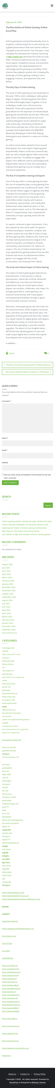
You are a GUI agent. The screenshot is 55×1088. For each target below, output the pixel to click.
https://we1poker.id (9, 982)
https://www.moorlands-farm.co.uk (15, 1048)
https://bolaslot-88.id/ (10, 985)
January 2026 (7, 584)
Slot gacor (6, 885)
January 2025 (7, 623)
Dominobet (7, 872)
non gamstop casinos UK (11, 740)
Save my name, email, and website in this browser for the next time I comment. (27, 476)
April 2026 (6, 574)
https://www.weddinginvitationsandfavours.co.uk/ (21, 899)
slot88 (4, 680)
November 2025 (9, 590)
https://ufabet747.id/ (10, 1033)
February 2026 (8, 580)
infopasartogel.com (10, 803)
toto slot (5, 771)
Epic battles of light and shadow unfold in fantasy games (26, 534)
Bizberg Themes (39, 1082)
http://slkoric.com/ (9, 936)
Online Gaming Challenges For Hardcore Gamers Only (25, 524)
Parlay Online (8, 664)
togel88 (5, 852)
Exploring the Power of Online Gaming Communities (24, 528)
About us (12, 1074)
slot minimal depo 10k (10, 757)
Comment (6, 401)
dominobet (6, 800)
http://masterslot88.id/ (10, 1011)
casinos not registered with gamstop (16, 719)
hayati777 (6, 839)
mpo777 (5, 807)
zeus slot (6, 813)
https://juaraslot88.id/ (10, 1008)
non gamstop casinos (10, 726)
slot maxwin (6, 716)
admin (12, 353)
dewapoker (7, 817)
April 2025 (6, 613)
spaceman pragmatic (10, 921)
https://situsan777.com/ (11, 654)
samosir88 (6, 882)
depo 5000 (6, 774)
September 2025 (9, 597)
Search (6, 497)
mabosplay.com (8, 670)
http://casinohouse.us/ (10, 1026)
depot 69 (6, 826)
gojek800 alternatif (9, 750)
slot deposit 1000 (8, 700)
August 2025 (7, 600)
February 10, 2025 (14, 22)
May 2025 (6, 610)
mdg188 (5, 651)
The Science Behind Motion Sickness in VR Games (27, 372)
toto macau (7, 794)
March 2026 (7, 577)
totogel (5, 846)
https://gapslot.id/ (9, 992)
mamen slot (7, 833)
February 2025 (8, 620)
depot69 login (7, 674)
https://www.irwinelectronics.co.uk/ (15, 896)
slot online (6, 849)
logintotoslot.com (9, 710)
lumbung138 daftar (9, 703)
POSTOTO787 (7, 943)
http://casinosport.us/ (10, 1041)
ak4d (4, 810)
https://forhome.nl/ (9, 633)
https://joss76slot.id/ (10, 965)
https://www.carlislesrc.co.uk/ (13, 892)
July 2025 (6, 603)
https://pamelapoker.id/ (11, 988)
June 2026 (6, 571)
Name (5, 438)
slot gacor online (9, 797)
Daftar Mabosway (8, 697)
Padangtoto (6, 1055)
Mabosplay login (8, 661)
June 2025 (6, 607)
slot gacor (5, 657)
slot (3, 667)
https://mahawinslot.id (10, 995)
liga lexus (6, 862)
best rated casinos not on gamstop (15, 729)
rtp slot (5, 790)
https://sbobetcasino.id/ (11, 972)
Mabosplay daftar (8, 683)
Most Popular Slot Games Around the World (20, 531)
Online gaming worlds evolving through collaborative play (27, 521)
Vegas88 (5, 869)
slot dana (6, 764)
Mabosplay (6, 690)
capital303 (6, 830)
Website (5, 462)
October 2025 (8, 593)
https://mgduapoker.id (10, 1001)
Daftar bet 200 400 (9, 747)
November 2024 (9, 629)
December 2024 (8, 626)
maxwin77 (6, 914)
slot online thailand (10, 823)
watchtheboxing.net (10, 843)
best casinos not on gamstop (13, 677)
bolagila (5, 856)
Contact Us (25, 1074)
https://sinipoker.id (9, 978)
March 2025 (7, 616)
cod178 (5, 777)
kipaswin (5, 906)
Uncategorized (8, 648)
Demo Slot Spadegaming (12, 820)
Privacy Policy (39, 1074)
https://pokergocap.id (10, 975)
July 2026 (6, 567)
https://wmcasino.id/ (10, 998)
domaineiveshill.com (10, 693)
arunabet (6, 859)
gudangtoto (7, 768)
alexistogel (6, 781)
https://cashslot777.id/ (10, 969)
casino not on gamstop (11, 732)
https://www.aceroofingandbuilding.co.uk (18, 928)
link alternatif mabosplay (11, 713)
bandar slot (6, 687)
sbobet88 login (7, 958)
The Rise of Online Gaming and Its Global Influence (28, 364)
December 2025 (8, 587)
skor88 (5, 787)
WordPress (14, 1082)
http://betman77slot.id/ (11, 1005)
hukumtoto (6, 875)
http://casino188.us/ (9, 1018)
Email (4, 450)
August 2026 (7, 564)
